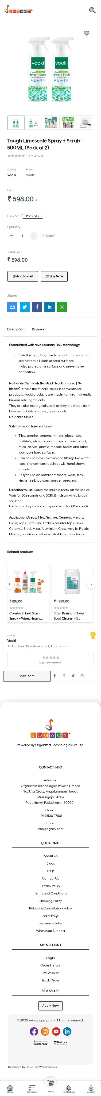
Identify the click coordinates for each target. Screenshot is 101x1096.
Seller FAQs (50, 916)
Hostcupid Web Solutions (41, 1067)
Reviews (38, 329)
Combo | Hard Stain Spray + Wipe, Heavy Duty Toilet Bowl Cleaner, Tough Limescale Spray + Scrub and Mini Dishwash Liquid (28, 616)
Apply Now (50, 1006)
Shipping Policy (50, 901)
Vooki (11, 175)
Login (50, 958)
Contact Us (50, 878)
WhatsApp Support (50, 931)
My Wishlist (51, 973)
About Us (51, 856)
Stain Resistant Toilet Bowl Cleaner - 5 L (69, 616)
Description (15, 329)
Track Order (50, 980)
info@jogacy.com (51, 829)
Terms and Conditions (50, 893)
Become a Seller (50, 923)
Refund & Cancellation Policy (50, 908)
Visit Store (27, 676)
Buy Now (56, 276)
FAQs (50, 871)
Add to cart (24, 276)
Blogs (51, 863)
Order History (50, 965)
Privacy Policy (50, 886)
